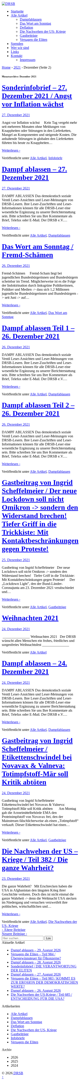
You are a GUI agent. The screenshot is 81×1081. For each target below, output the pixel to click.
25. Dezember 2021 (16, 560)
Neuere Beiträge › (14, 934)
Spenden (17, 44)
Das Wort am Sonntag (35, 23)
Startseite (17, 11)
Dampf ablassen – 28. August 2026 (36, 962)
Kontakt (16, 56)
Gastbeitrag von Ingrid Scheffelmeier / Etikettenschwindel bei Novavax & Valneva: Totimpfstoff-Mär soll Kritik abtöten (37, 761)
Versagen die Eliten (33, 39)
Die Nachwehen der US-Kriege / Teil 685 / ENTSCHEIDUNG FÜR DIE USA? (41, 996)
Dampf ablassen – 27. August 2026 (36, 974)
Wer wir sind (20, 48)
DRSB (18, 1073)
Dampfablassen (31, 19)
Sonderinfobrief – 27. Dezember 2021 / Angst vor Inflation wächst (37, 95)
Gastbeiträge (29, 35)
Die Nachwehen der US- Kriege (43, 31)
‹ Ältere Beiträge (13, 930)
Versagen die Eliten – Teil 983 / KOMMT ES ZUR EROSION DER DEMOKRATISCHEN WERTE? (44, 982)
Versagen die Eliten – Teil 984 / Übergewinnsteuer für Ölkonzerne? (36, 956)
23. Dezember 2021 (16, 878)
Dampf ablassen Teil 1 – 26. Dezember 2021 (38, 332)
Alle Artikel (19, 15)
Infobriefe (55, 158)
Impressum (27, 60)
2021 (17, 67)
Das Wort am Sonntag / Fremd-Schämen (37, 250)
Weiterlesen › (11, 150)
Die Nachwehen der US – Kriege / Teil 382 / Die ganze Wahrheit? (40, 859)
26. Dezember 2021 (16, 266)
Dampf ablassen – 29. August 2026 (36, 950)
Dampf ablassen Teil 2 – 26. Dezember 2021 (38, 409)
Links (15, 52)
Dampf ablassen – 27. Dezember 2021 (34, 173)
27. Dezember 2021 (16, 115)
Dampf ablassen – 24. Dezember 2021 (34, 667)
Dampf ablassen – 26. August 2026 (36, 990)
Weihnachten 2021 (30, 618)
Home (6, 67)
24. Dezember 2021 (16, 629)
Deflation (26, 27)
